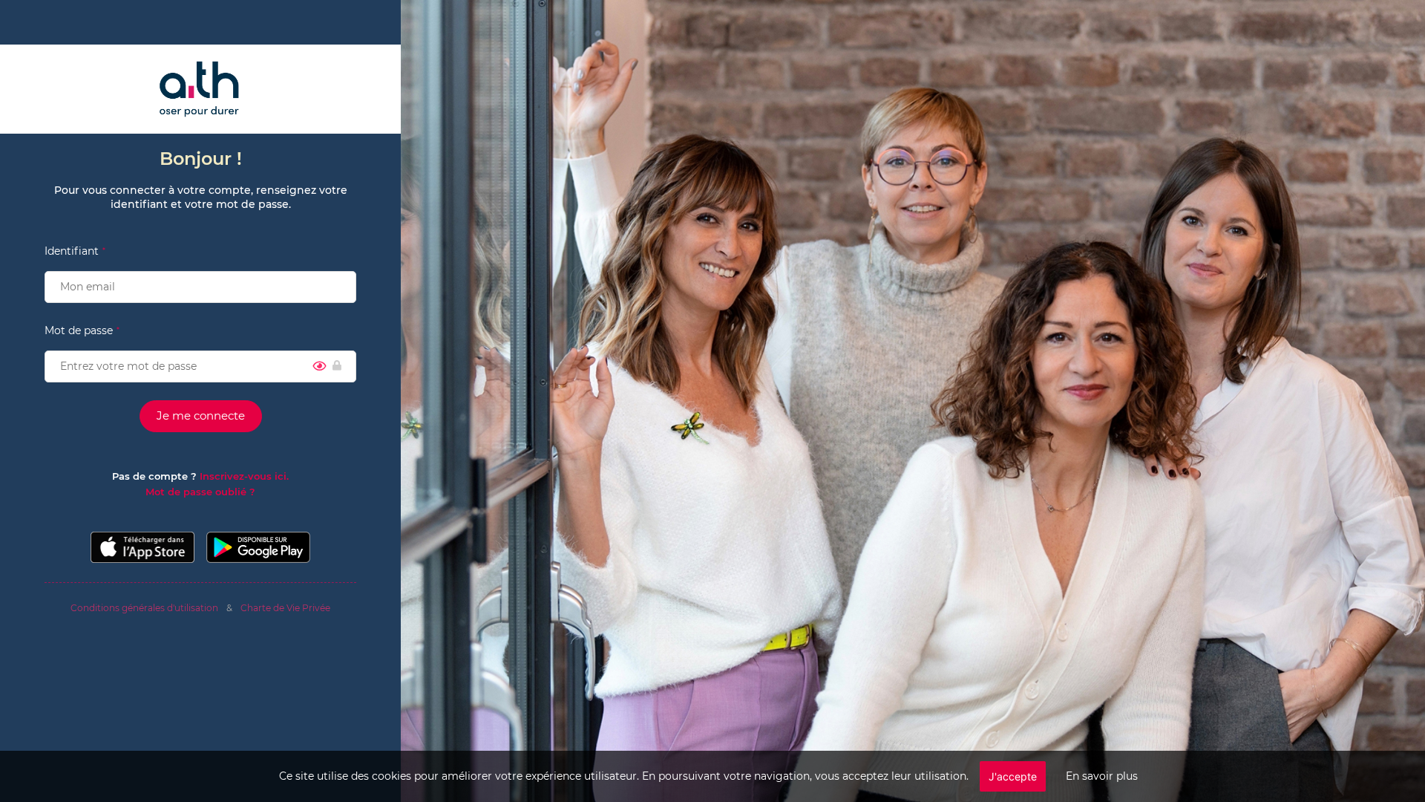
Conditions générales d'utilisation (144, 607)
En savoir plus (1102, 776)
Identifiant (72, 251)
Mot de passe (79, 330)
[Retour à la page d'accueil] (200, 89)
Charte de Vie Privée (285, 607)
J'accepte (1013, 776)
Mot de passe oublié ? (200, 492)
